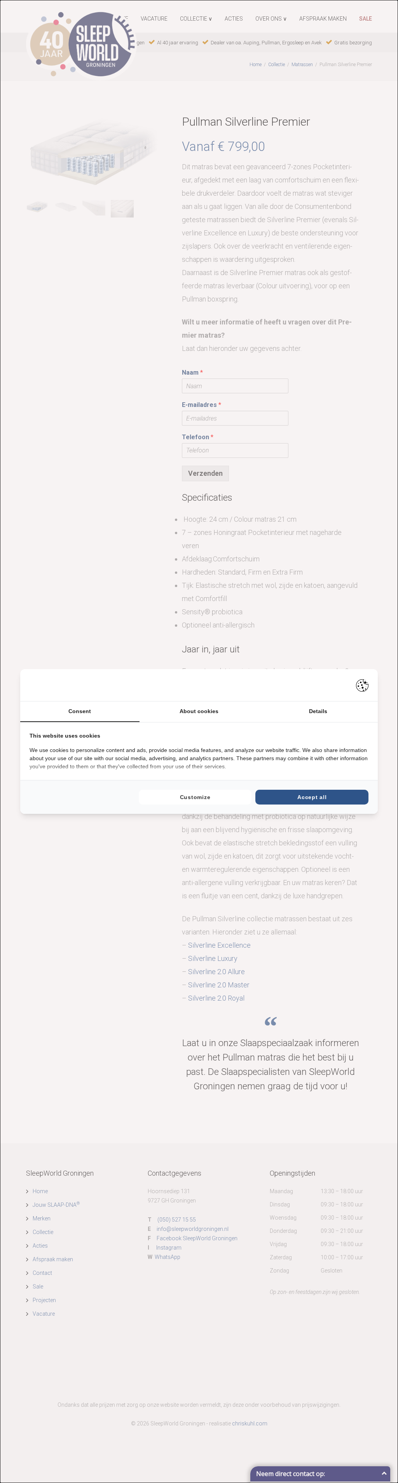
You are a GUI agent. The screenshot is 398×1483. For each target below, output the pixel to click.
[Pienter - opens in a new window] (362, 685)
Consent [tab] (79, 711)
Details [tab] (318, 711)
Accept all (311, 797)
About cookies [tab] (199, 711)
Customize (195, 797)
